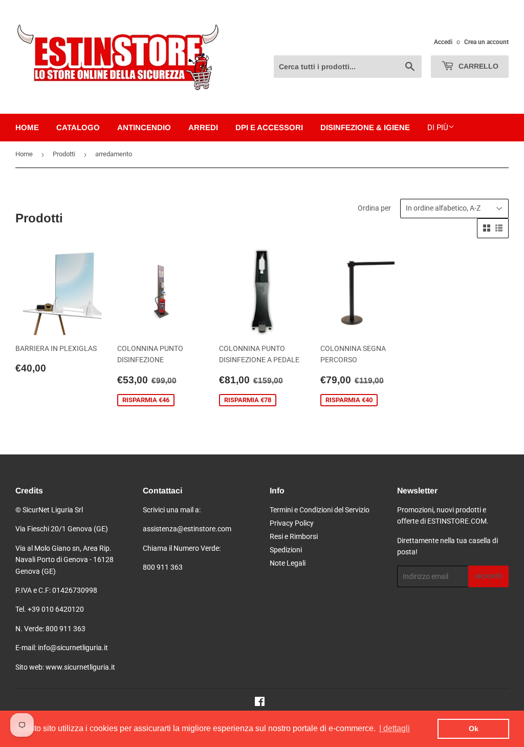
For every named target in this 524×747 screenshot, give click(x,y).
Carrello (477, 66)
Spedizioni (286, 550)
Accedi (443, 42)
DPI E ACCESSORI (269, 127)
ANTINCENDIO (144, 127)
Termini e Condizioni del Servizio (319, 510)
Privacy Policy (292, 523)
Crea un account (486, 42)
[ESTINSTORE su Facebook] (259, 703)
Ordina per (374, 208)
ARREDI (203, 127)
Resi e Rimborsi (294, 536)
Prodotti (64, 154)
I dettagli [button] (394, 728)
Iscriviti (488, 576)
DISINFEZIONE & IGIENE (365, 127)
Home (27, 127)
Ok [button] (473, 728)
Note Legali (287, 563)
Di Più (437, 127)
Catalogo (78, 127)
